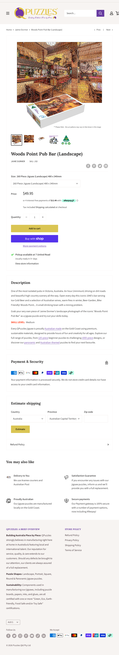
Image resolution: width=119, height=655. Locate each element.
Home (9, 29)
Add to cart (34, 228)
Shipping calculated (45, 207)
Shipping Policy (73, 545)
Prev (99, 29)
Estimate (20, 429)
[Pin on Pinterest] (94, 165)
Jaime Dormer (21, 29)
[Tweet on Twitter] (100, 165)
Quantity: (16, 217)
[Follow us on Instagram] (20, 636)
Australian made (53, 328)
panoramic (29, 342)
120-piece (43, 337)
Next (108, 29)
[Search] (100, 13)
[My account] (111, 13)
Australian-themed (50, 342)
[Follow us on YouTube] (32, 636)
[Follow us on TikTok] (38, 636)
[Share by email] (106, 165)
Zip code (88, 411)
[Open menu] (7, 13)
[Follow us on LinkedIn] (44, 636)
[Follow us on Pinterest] (26, 636)
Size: (36, 176)
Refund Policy (17, 444)
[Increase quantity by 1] (43, 217)
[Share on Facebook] (88, 165)
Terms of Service (73, 550)
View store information (27, 263)
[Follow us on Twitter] (14, 636)
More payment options (34, 246)
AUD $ (10, 622)
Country (15, 411)
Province (52, 411)
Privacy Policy (72, 540)
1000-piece (87, 337)
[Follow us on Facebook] (8, 636)
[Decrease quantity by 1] (26, 217)
